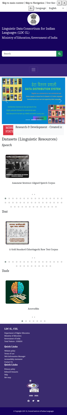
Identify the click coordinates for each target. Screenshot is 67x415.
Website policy (9, 351)
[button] (5, 198)
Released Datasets (11, 372)
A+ (31, 8)
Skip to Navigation (35, 3)
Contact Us (8, 362)
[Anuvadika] (33, 292)
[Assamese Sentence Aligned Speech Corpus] (33, 166)
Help (6, 375)
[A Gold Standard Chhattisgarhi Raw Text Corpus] (33, 232)
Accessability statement (13, 359)
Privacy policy (9, 369)
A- (59, 3)
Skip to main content (13, 3)
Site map (7, 377)
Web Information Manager (14, 356)
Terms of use (9, 354)
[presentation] (32, 194)
